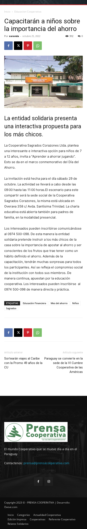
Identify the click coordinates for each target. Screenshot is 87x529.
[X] (18, 45)
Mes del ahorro (59, 303)
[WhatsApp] (37, 45)
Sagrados (11, 308)
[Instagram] (49, 481)
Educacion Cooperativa (27, 11)
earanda (14, 36)
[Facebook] (8, 45)
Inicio (7, 11)
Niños (75, 303)
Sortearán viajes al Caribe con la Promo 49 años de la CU (23, 363)
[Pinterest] (28, 45)
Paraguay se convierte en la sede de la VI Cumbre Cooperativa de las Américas (63, 365)
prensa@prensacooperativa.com (46, 463)
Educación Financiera (34, 303)
